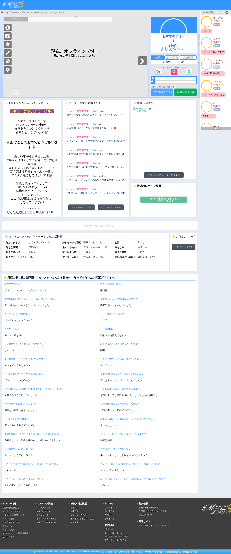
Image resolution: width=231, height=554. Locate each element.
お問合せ (109, 515)
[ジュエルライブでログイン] (174, 72)
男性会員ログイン (163, 92)
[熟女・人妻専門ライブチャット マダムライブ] (13, 5)
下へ (216, 129)
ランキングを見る (185, 246)
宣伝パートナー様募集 (149, 507)
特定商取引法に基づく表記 (116, 536)
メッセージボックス (11, 511)
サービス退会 (8, 537)
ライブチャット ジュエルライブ (154, 525)
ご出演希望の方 (146, 515)
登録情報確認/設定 (10, 507)
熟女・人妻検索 (43, 507)
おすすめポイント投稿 (111, 207)
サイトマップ (111, 519)
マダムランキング (44, 515)
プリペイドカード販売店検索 (15, 533)
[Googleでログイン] (158, 72)
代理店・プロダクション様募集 (153, 511)
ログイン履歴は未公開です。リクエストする (164, 199)
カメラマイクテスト (11, 522)
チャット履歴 (8, 519)
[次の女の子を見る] (142, 60)
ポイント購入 (8, 530)
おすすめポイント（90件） (173, 41)
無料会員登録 (186, 92)
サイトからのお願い (79, 515)
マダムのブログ (43, 511)
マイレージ (7, 526)
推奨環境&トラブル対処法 (82, 519)
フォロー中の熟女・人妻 (13, 515)
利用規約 (109, 529)
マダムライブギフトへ (46, 522)
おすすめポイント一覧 (81, 207)
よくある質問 (111, 507)
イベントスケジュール (46, 519)
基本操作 (75, 507)
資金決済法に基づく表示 (116, 540)
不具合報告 (110, 511)
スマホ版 (75, 522)
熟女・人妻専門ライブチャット (114, 551)
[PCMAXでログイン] (189, 72)
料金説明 (75, 511)
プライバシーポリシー (115, 533)
